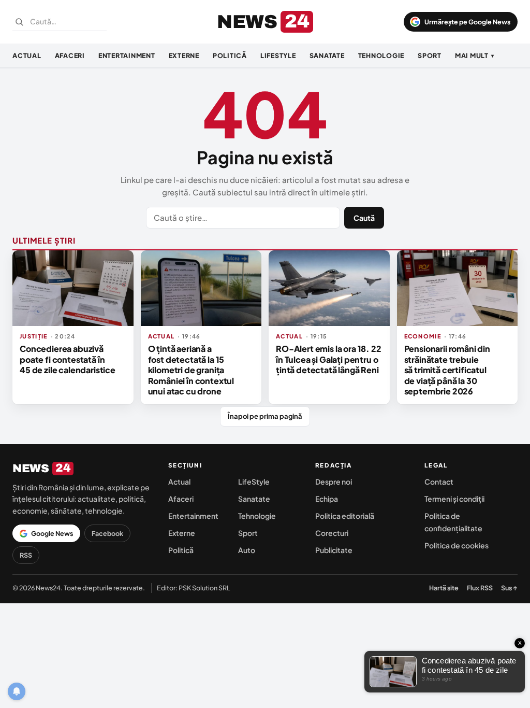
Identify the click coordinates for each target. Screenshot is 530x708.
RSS (26, 555)
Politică (230, 55)
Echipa (326, 498)
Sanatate (327, 55)
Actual (26, 55)
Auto (246, 550)
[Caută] (19, 22)
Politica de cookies (456, 545)
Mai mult (474, 55)
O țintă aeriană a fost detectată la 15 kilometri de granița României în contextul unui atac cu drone (191, 370)
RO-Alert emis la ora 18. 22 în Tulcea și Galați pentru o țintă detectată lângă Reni (328, 359)
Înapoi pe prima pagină (265, 416)
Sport (429, 55)
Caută (364, 217)
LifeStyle (278, 55)
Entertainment (126, 55)
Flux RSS (480, 588)
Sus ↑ (509, 588)
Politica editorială (344, 515)
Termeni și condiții (454, 498)
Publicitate (333, 550)
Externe (184, 55)
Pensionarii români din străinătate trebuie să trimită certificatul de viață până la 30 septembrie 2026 (447, 370)
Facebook (107, 533)
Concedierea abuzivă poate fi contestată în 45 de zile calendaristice (67, 359)
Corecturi (331, 532)
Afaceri (70, 55)
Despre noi (333, 481)
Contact (438, 481)
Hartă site (444, 588)
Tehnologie (381, 55)
